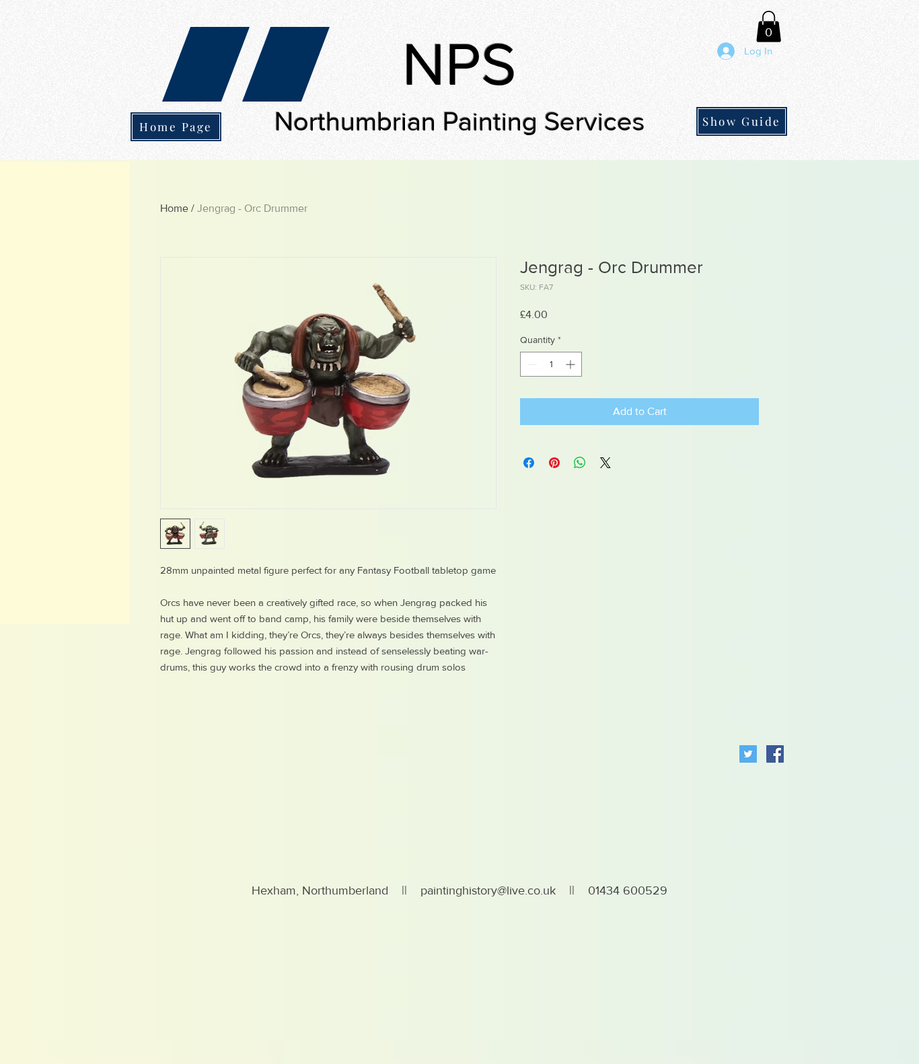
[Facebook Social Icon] (775, 754)
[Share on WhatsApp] (580, 463)
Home (174, 208)
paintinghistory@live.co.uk (488, 890)
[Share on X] (605, 463)
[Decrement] (530, 364)
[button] (769, 26)
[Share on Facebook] (529, 463)
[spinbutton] (551, 364)
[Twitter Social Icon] (748, 754)
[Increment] (571, 364)
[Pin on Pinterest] (554, 463)
